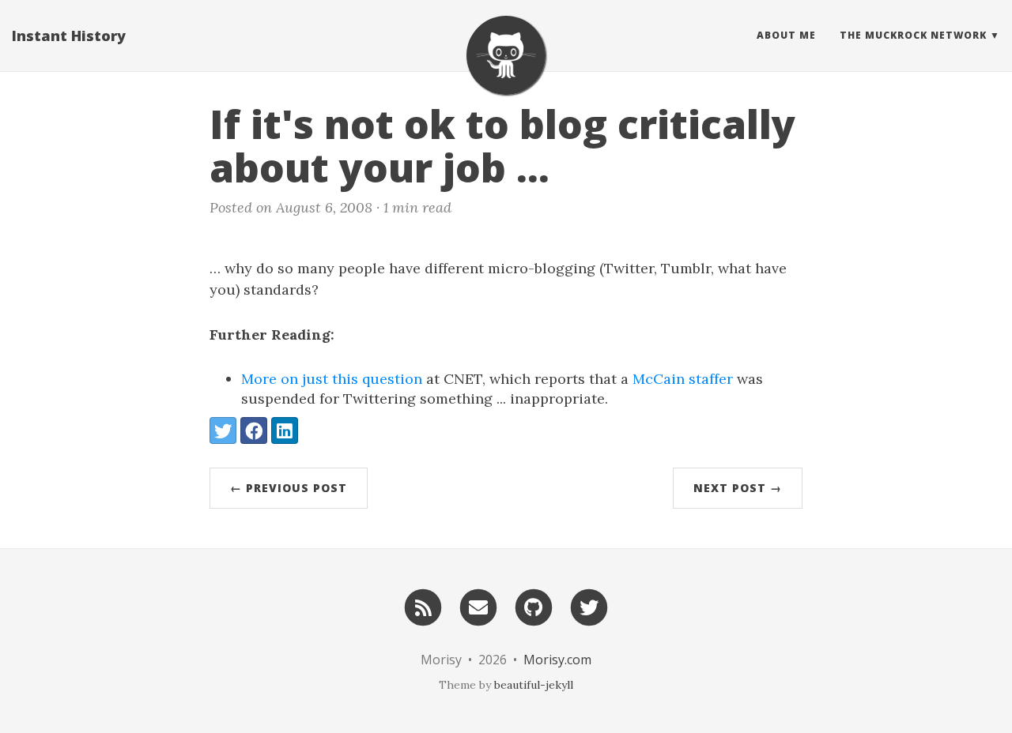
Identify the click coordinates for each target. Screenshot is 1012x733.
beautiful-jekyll (533, 685)
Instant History (69, 35)
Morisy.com (557, 659)
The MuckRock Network (913, 35)
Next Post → (737, 487)
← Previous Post (288, 487)
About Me (786, 35)
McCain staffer (682, 379)
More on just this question (331, 379)
